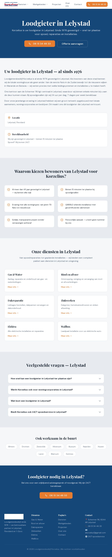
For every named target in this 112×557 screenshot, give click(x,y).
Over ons (67, 4)
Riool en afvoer (38, 523)
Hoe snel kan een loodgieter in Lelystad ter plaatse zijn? (41, 378)
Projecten (56, 4)
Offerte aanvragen (72, 43)
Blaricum (55, 454)
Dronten (25, 446)
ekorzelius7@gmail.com (95, 532)
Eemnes (69, 454)
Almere (11, 446)
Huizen (101, 446)
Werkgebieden (39, 4)
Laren (41, 454)
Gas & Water (37, 519)
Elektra (34, 535)
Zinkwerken (36, 531)
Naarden (87, 446)
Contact (78, 4)
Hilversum (57, 446)
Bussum (72, 446)
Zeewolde (41, 446)
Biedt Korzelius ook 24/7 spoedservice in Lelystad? (39, 412)
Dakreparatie (37, 527)
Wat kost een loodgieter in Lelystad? (31, 400)
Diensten (22, 4)
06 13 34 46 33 (99, 4)
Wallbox (34, 538)
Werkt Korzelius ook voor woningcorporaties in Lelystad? (42, 389)
